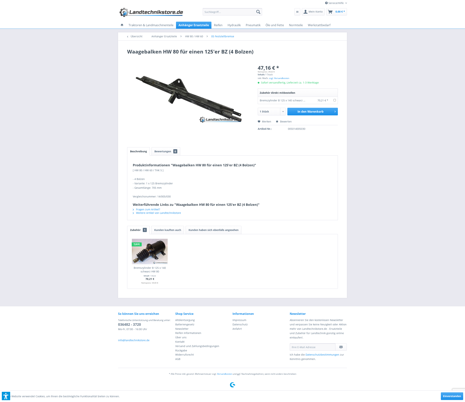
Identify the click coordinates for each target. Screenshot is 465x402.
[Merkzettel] (297, 11)
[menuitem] (334, 3)
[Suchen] (258, 11)
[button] (6, 396)
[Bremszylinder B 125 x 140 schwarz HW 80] (150, 251)
